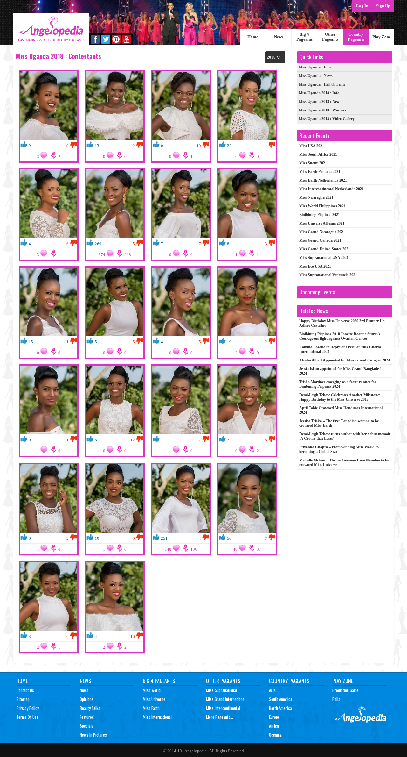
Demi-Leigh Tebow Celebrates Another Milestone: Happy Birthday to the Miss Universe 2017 (339, 397)
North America (280, 708)
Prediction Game (345, 690)
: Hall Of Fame (322, 84)
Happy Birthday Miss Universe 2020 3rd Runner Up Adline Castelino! (342, 323)
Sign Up (383, 6)
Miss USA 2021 (311, 146)
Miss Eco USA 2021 (315, 266)
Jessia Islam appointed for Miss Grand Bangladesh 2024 (341, 371)
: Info (315, 67)
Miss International (157, 717)
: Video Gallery (327, 119)
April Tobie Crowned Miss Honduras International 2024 (341, 410)
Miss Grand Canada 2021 (320, 240)
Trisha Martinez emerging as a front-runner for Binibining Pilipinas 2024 (337, 384)
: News (316, 76)
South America (280, 699)
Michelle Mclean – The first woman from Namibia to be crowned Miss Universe (344, 462)
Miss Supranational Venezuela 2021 (328, 275)
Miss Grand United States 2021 (324, 249)
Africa (274, 726)
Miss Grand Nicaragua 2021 (322, 232)
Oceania (275, 735)
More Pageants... (219, 717)
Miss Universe (154, 699)
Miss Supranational (221, 690)
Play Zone (381, 36)
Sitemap (23, 699)
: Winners (322, 110)
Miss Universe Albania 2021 (321, 223)
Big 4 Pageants (304, 37)
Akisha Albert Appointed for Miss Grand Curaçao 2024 (344, 360)
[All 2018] (275, 57)
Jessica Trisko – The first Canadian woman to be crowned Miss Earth (339, 423)
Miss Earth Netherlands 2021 (323, 180)
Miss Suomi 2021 (313, 163)
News (278, 36)
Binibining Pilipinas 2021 (319, 214)
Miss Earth (151, 708)
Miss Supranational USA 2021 (323, 257)
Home (252, 36)
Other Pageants (330, 37)
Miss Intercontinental (223, 708)
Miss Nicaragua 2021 (316, 197)
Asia (272, 690)
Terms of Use (27, 717)
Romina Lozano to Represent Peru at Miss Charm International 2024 (340, 349)
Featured (87, 717)
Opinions (86, 699)
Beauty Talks (90, 708)
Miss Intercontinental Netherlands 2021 (331, 189)
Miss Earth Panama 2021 (319, 171)
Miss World (152, 690)
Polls (336, 699)
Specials (86, 726)
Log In (362, 6)
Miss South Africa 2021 (318, 154)
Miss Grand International (225, 699)
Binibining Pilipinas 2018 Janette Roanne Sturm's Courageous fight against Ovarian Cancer (339, 336)
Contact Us (25, 690)
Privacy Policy (28, 708)
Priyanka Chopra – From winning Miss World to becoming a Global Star (339, 449)
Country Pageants (356, 37)
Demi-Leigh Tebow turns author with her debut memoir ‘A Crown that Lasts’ (344, 436)
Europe (274, 717)
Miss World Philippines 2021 (322, 206)
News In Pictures (93, 735)
